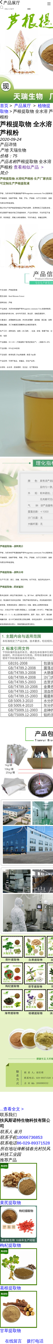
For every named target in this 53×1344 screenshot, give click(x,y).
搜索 (29, 9)
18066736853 (30, 1137)
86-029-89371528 (33, 1143)
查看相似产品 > (29, 167)
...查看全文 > (12, 1109)
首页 (4, 105)
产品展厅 (22, 105)
